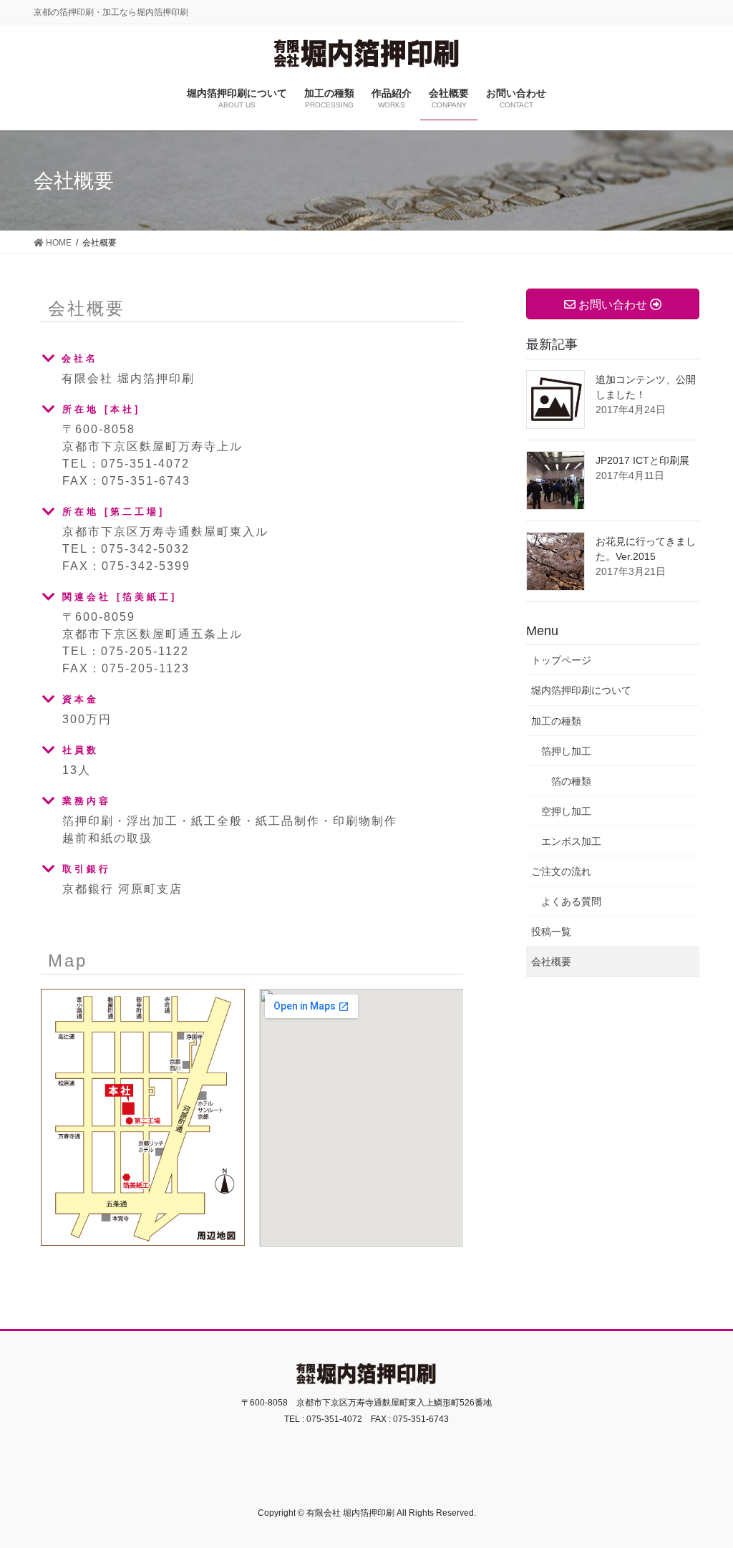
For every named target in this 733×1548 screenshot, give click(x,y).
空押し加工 (566, 811)
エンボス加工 (571, 841)
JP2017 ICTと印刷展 (642, 460)
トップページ (561, 660)
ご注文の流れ (561, 871)
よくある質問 (571, 901)
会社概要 (551, 961)
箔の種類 (571, 781)
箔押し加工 (566, 751)
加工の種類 (556, 721)
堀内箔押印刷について (581, 690)
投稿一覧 (551, 931)
